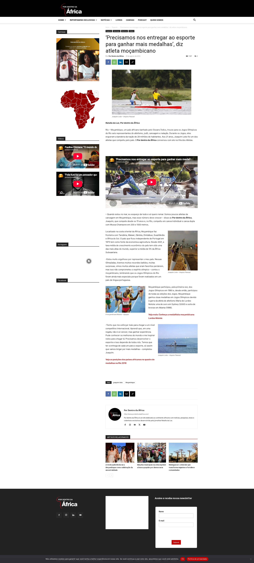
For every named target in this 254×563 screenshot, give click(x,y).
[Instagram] (131, 425)
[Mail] (135, 425)
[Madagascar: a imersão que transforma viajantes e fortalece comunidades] (183, 453)
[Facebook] (108, 62)
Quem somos (156, 20)
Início (107, 27)
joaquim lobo (118, 382)
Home (61, 20)
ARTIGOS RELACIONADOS (118, 437)
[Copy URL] (132, 62)
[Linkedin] (120, 62)
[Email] (126, 62)
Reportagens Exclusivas (82, 20)
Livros (119, 20)
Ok (183, 559)
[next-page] (111, 475)
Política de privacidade (197, 559)
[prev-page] (107, 475)
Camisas (130, 20)
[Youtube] (145, 425)
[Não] (250, 559)
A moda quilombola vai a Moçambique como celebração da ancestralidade (119, 467)
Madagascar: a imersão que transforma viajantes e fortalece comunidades (182, 467)
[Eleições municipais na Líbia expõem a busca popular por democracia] (151, 453)
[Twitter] (140, 425)
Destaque (117, 31)
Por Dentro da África (116, 56)
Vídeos (131, 31)
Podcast (142, 20)
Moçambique (130, 382)
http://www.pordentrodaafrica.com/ (136, 414)
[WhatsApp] (114, 62)
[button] (194, 20)
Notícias (105, 20)
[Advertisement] (152, 149)
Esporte (115, 27)
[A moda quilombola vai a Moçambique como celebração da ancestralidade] (120, 453)
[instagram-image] (66, 260)
